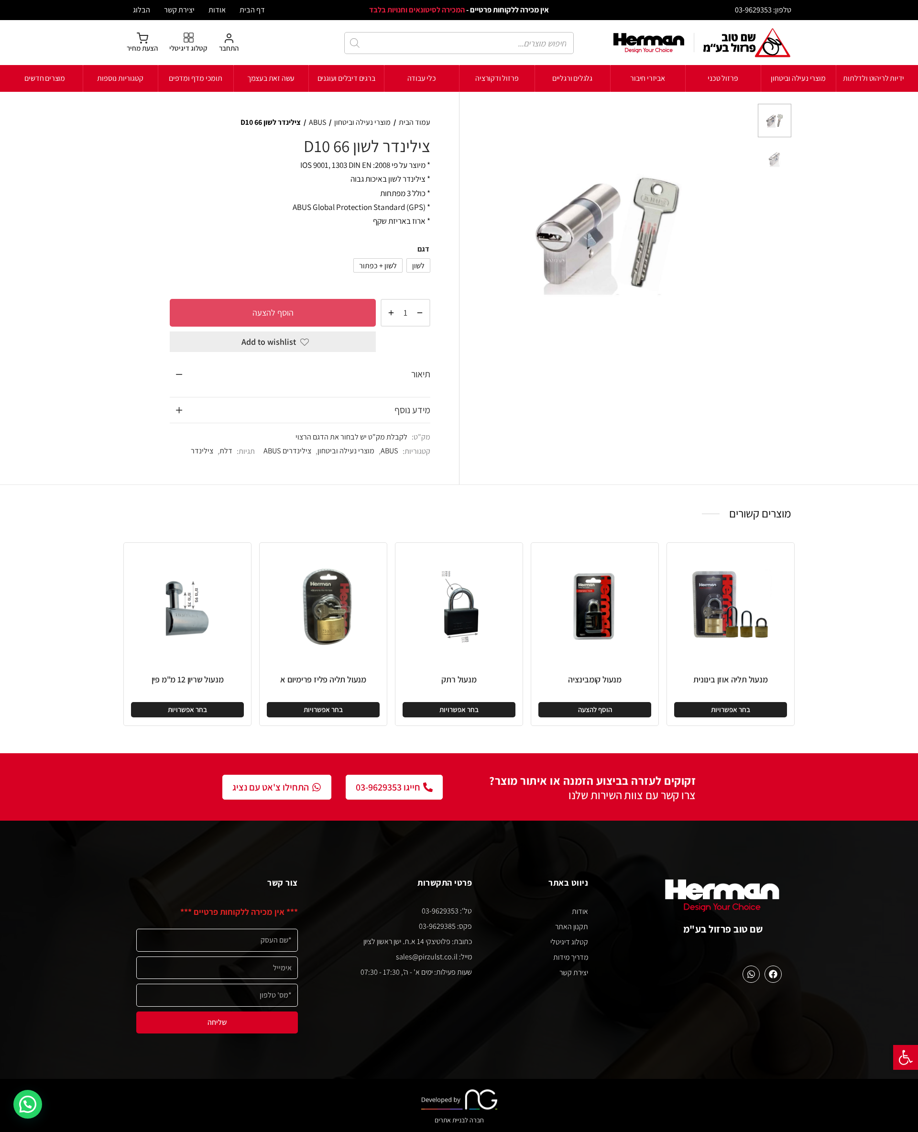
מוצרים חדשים (44, 78)
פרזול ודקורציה (496, 78)
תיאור (420, 374)
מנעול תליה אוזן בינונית (730, 679)
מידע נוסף (412, 410)
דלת (225, 450)
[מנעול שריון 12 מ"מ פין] (187, 606)
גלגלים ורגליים (572, 78)
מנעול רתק (458, 679)
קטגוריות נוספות (120, 78)
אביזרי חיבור (647, 78)
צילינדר (202, 450)
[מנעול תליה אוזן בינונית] (730, 606)
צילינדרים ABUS (287, 450)
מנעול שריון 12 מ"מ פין (188, 679)
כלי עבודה (421, 78)
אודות (217, 9)
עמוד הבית (414, 122)
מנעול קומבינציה (595, 679)
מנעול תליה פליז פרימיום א (323, 679)
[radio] (418, 265)
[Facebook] (773, 974)
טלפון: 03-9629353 (763, 9)
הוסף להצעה (273, 312)
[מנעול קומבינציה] (594, 606)
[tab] (300, 374)
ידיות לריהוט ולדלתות (873, 78)
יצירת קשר (179, 9)
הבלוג (141, 9)
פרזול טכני (723, 78)
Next (738, 232)
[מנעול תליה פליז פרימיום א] (323, 606)
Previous (476, 232)
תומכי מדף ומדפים (195, 78)
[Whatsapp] (751, 974)
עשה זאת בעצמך (271, 78)
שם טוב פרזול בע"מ (723, 929)
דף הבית (252, 9)
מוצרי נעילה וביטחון (798, 78)
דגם (423, 249)
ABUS (317, 122)
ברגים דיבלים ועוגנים (346, 78)
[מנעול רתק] (459, 606)
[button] (905, 1057)
